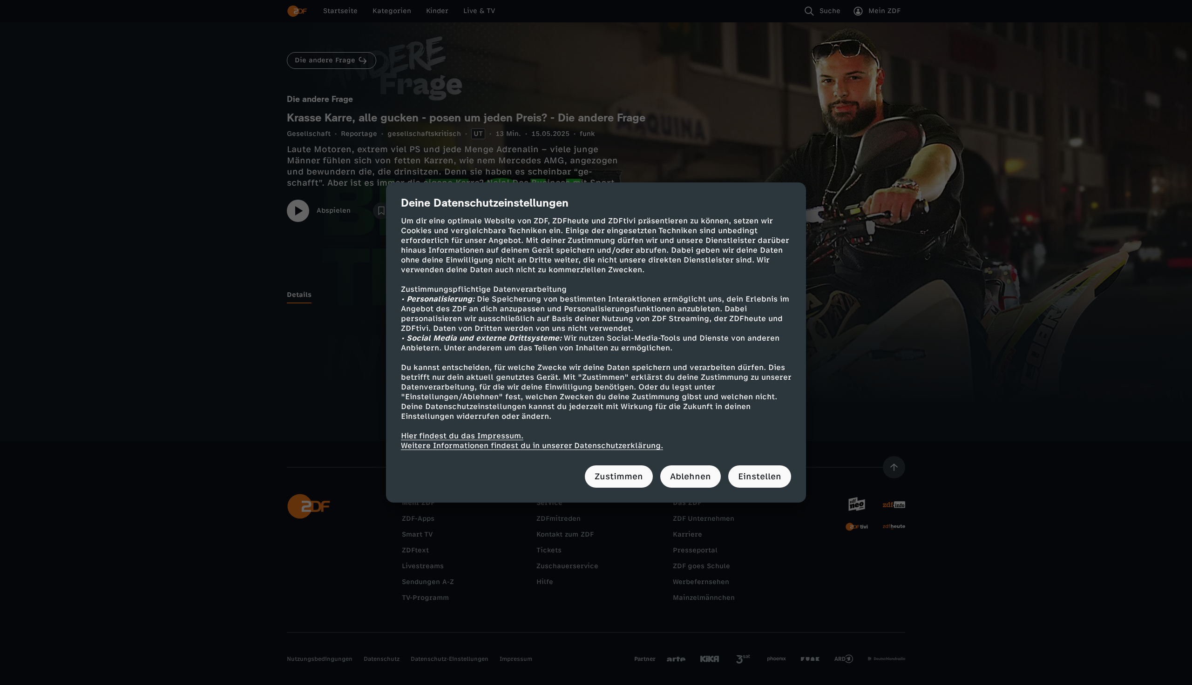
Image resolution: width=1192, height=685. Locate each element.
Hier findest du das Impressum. (462, 435)
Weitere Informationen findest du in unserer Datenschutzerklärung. (532, 445)
